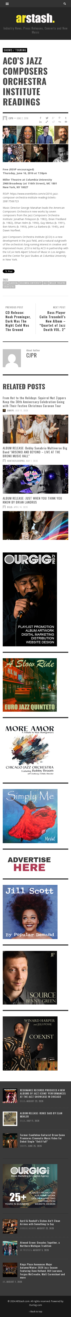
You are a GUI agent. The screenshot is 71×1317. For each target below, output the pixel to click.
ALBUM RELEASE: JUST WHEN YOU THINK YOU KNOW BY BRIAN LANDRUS (32, 500)
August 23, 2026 (35, 1101)
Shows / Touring (15, 50)
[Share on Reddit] (53, 122)
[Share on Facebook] (40, 118)
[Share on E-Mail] (65, 122)
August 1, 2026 (14, 1281)
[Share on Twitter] (46, 118)
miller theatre (58, 283)
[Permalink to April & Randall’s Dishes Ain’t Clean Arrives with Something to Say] (10, 1226)
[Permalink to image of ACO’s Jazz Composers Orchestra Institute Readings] (35, 143)
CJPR (11, 118)
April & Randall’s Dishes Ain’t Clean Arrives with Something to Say (40, 1222)
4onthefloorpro (16, 460)
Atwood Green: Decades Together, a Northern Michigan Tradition (40, 1244)
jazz (45, 283)
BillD (9, 507)
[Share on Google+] (53, 118)
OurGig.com (35, 1305)
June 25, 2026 (35, 1145)
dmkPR (10, 410)
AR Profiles (26, 1250)
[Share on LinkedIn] (40, 122)
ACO (5, 283)
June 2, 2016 (22, 118)
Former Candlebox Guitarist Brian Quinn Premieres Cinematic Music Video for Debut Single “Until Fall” (42, 1138)
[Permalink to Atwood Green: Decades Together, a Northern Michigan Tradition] (10, 1248)
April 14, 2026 (21, 507)
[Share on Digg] (59, 122)
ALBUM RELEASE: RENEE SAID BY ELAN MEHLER (41, 1114)
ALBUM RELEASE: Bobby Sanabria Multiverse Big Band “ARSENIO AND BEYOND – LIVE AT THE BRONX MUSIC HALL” (35, 452)
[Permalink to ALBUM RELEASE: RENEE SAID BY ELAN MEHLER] (10, 1118)
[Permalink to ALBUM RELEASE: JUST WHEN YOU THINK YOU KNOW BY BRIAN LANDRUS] (35, 525)
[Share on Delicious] (46, 122)
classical (13, 283)
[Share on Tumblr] (65, 118)
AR (4, 1281)
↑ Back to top (35, 1311)
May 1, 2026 (32, 460)
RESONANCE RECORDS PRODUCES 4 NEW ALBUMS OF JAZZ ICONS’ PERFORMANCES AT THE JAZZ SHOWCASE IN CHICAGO (43, 1093)
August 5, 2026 (41, 1250)
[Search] (7, 3)
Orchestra (9, 286)
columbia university (31, 283)
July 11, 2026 (21, 410)
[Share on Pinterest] (59, 118)
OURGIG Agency (28, 1228)
